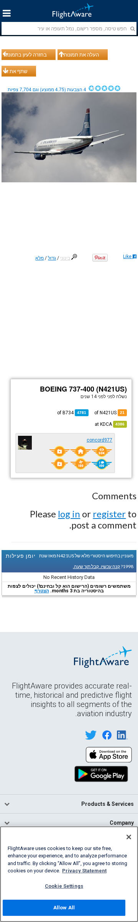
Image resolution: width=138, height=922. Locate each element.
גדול (52, 258)
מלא (39, 258)
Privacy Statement (84, 871)
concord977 (99, 440)
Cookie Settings (64, 886)
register (109, 513)
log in (69, 513)
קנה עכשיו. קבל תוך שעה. (96, 566)
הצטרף (41, 591)
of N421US (109, 412)
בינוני (65, 258)
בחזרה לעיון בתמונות (25, 55)
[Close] (128, 837)
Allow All (64, 907)
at (110, 424)
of (71, 412)
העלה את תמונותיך (79, 55)
